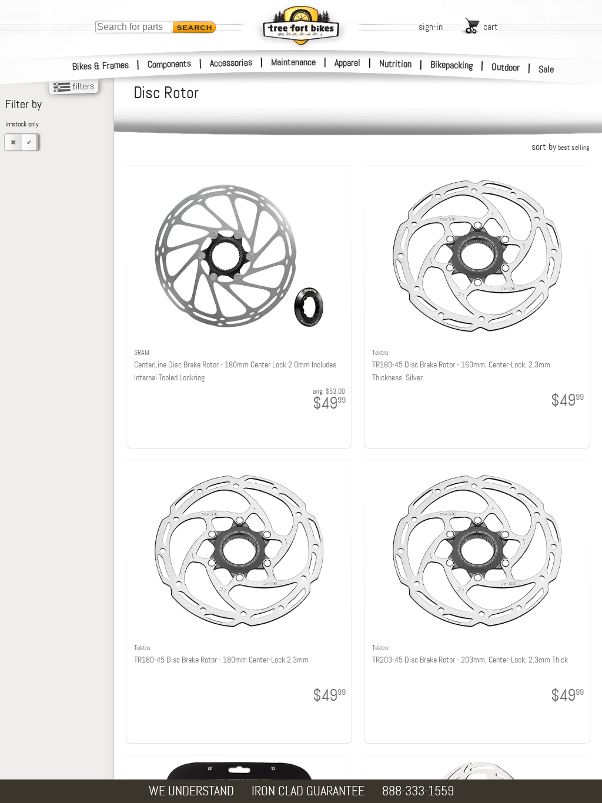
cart (490, 27)
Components (170, 64)
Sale (546, 69)
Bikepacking (451, 65)
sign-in (431, 27)
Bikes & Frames (100, 66)
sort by (560, 146)
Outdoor (505, 67)
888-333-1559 (418, 790)
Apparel (347, 62)
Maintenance (293, 62)
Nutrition (395, 63)
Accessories (231, 62)
